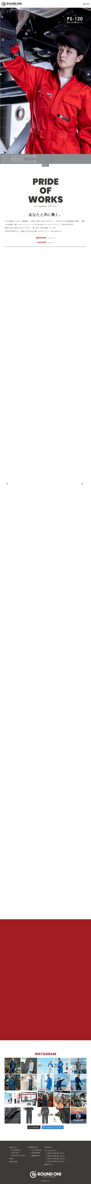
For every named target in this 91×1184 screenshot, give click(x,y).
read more (68, 296)
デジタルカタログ (50, 1150)
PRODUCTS (33, 1147)
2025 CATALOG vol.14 (45, 622)
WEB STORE (13, 1162)
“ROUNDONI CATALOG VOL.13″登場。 (24, 156)
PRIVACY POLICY (18, 1155)
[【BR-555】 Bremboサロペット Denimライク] (62, 1115)
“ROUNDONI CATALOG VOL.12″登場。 (24, 161)
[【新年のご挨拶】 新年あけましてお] (78, 1115)
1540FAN (27, 516)
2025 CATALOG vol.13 (45, 695)
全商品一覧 (36, 1155)
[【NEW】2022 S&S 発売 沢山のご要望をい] (45, 1115)
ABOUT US (13, 1147)
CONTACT (48, 1147)
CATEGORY (36, 1153)
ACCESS (45, 242)
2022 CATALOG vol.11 (45, 843)
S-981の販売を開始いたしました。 (47, 983)
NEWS (11, 1158)
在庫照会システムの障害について (46, 1019)
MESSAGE (45, 237)
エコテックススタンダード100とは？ (45, 899)
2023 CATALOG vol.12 (45, 769)
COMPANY (16, 1150)
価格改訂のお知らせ (17, 158)
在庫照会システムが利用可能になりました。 (50, 1001)
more (45, 164)
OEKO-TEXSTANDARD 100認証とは (68, 386)
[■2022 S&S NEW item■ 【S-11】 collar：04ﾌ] (78, 1099)
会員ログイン (49, 1164)
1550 (64, 516)
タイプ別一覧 (36, 1150)
